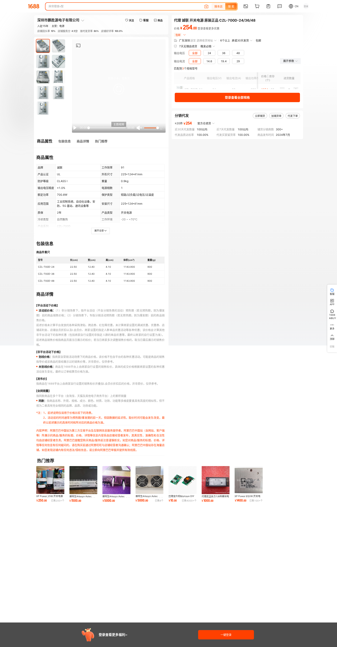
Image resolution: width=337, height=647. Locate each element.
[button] (119, 89)
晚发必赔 (205, 46)
